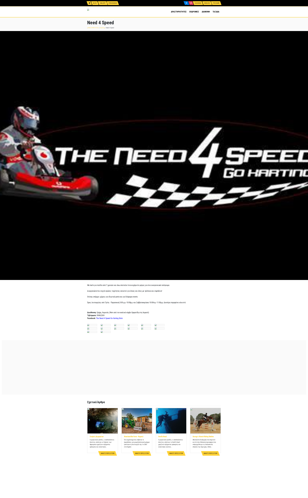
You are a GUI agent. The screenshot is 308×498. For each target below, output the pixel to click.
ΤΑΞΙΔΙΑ (216, 11)
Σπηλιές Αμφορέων (96, 436)
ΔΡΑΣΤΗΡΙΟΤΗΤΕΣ (178, 11)
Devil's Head (162, 436)
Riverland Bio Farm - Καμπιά (133, 436)
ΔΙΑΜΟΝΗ (206, 11)
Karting (102, 28)
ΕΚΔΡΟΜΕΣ (194, 11)
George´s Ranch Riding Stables (203, 436)
